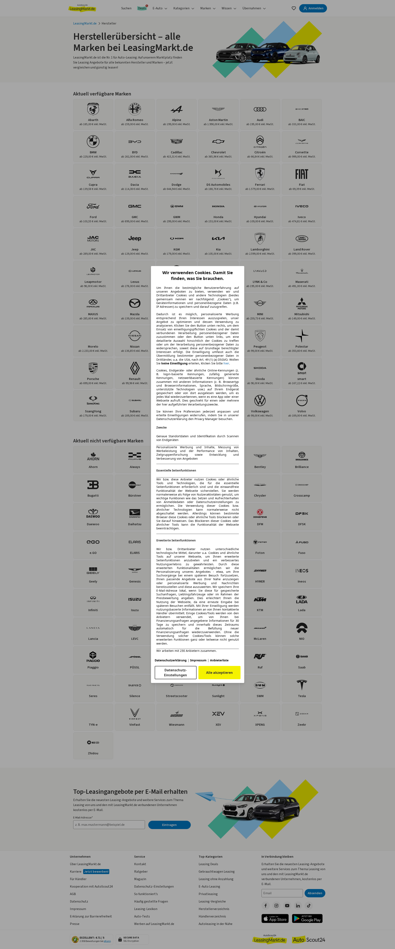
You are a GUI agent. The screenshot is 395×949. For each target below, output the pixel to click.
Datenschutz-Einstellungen (175, 672)
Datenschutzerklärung (171, 660)
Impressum (198, 660)
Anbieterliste (219, 660)
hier (226, 363)
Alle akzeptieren (219, 672)
